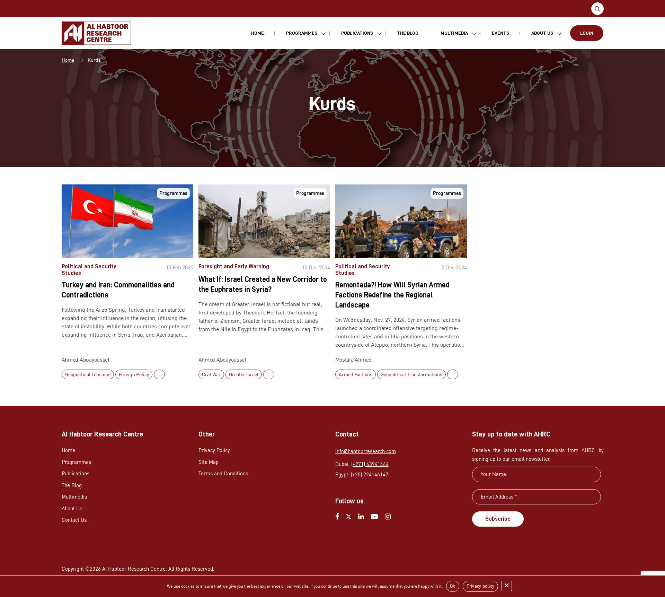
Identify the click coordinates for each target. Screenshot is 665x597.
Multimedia (454, 33)
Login (586, 33)
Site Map (208, 462)
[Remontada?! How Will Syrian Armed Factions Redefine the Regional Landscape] (401, 221)
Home (257, 33)
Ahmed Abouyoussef (85, 359)
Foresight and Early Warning (233, 266)
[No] (507, 586)
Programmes (301, 33)
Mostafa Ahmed (353, 359)
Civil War (211, 374)
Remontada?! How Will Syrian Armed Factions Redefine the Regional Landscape (392, 295)
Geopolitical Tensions (87, 374)
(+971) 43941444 (370, 464)
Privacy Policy (214, 450)
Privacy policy (481, 586)
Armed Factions (355, 374)
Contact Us (74, 520)
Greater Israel (243, 374)
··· (159, 374)
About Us (542, 33)
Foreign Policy (134, 374)
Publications (357, 33)
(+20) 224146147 (369, 474)
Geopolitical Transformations (411, 374)
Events (500, 33)
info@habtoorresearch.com (365, 451)
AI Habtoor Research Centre (134, 568)
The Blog (407, 33)
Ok (452, 586)
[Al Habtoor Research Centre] (96, 33)
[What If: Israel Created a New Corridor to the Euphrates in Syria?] (264, 221)
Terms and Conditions (223, 473)
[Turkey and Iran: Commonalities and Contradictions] (127, 221)
